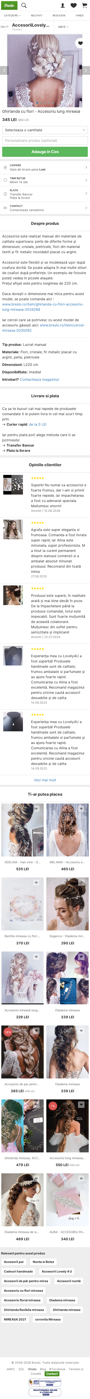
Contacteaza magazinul (39, 379)
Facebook (58, 1369)
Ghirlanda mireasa (66, 1310)
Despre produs (45, 223)
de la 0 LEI (38, 424)
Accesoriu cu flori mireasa (23, 1290)
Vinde (32, 1369)
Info (62, 27)
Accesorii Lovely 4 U (57, 1271)
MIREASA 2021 (15, 1319)
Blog (43, 1369)
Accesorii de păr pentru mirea (26, 1281)
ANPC (11, 1369)
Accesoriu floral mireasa (22, 1300)
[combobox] (45, 130)
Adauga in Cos (45, 151)
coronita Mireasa (48, 1319)
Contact (52, 1373)
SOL (21, 1369)
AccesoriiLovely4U (32, 25)
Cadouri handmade (18, 1271)
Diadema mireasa (62, 1300)
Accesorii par (14, 1262)
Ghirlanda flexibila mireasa (24, 1310)
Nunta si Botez (43, 1262)
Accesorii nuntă (69, 1281)
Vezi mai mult (45, 780)
